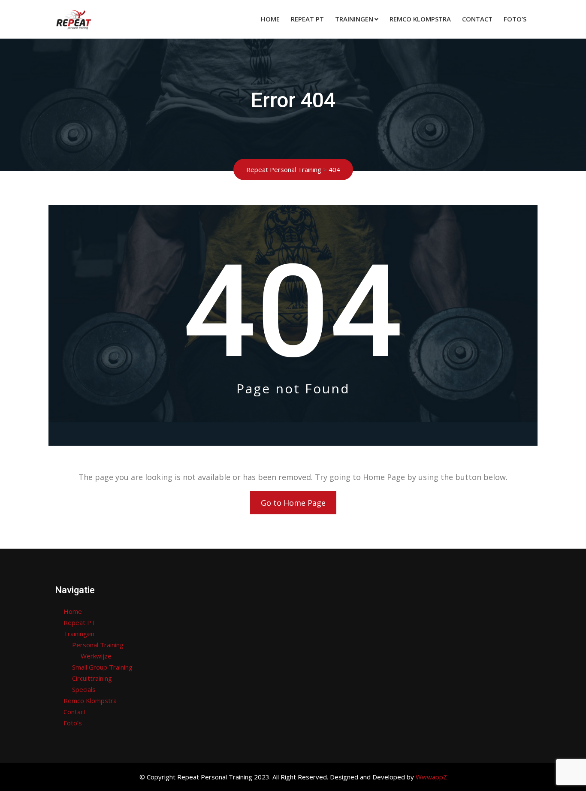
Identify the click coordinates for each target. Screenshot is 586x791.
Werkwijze (96, 656)
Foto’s (515, 19)
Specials (84, 689)
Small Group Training (102, 667)
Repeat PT (307, 19)
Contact (477, 19)
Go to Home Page (293, 503)
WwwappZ (431, 777)
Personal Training (98, 644)
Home (270, 19)
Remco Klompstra (420, 19)
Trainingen (354, 19)
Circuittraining (92, 678)
